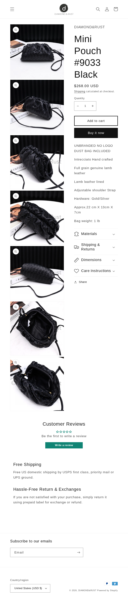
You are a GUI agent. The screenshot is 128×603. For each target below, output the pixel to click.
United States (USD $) (28, 588)
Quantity (79, 98)
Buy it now (96, 133)
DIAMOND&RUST (87, 590)
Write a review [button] (64, 445)
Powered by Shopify (107, 590)
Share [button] (83, 282)
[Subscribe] (78, 552)
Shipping (79, 91)
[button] (12, 9)
